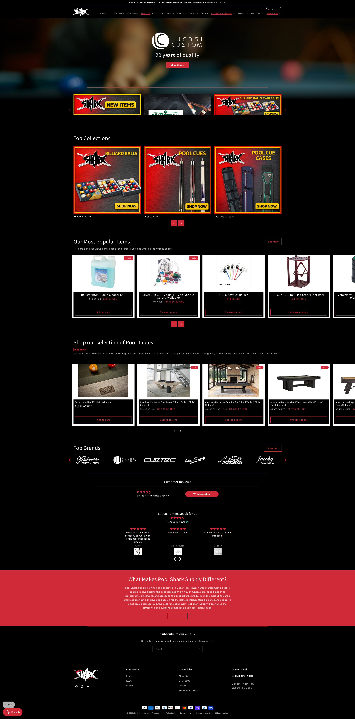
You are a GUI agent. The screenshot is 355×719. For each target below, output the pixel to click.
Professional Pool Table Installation (93, 402)
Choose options (168, 312)
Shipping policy (221, 713)
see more (273, 241)
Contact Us (184, 681)
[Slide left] (70, 110)
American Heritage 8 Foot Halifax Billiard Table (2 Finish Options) (233, 403)
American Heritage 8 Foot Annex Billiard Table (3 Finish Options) (167, 403)
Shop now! (80, 349)
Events (129, 685)
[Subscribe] (199, 649)
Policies (182, 685)
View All (272, 448)
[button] (268, 8)
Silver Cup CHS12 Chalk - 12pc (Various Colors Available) (168, 296)
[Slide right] (285, 110)
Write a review (201, 494)
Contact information (204, 713)
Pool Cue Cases (222, 216)
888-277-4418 (244, 676)
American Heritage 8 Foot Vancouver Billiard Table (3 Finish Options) (296, 403)
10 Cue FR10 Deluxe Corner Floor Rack (299, 294)
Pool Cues (149, 216)
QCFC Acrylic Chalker (233, 294)
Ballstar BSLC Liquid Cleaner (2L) (103, 294)
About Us (183, 676)
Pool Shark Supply (141, 713)
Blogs (129, 676)
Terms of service (186, 713)
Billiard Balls (80, 216)
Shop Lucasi (177, 65)
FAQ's (129, 681)
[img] (177, 518)
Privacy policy (157, 713)
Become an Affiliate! (189, 690)
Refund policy (171, 713)
